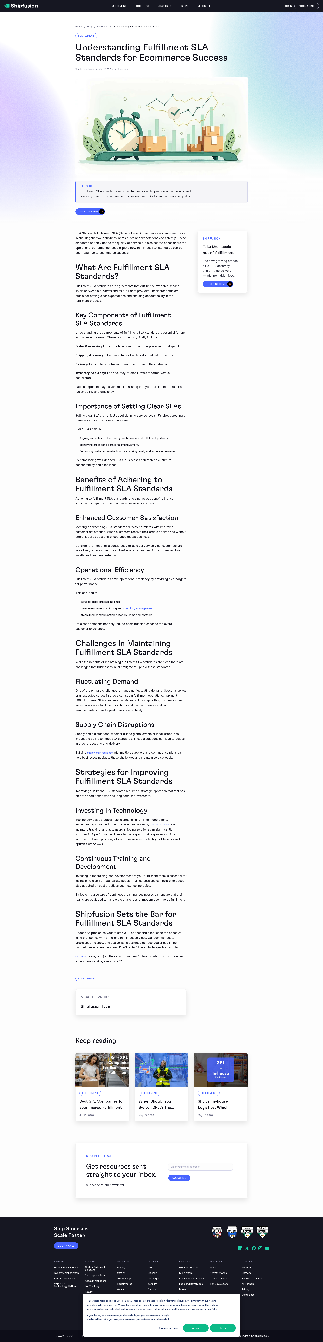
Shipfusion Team (84, 69)
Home (78, 26)
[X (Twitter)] (247, 1248)
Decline (222, 1328)
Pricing (184, 6)
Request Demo (217, 284)
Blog (89, 26)
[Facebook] (254, 1248)
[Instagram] (260, 1248)
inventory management (138, 608)
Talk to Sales (89, 211)
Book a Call (307, 6)
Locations (142, 6)
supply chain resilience (100, 752)
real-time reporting (160, 824)
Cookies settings (168, 1328)
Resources (205, 6)
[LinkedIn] (240, 1248)
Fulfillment (119, 6)
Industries (164, 6)
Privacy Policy (64, 1335)
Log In (288, 6)
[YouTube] (267, 1248)
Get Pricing (81, 956)
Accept (195, 1328)
